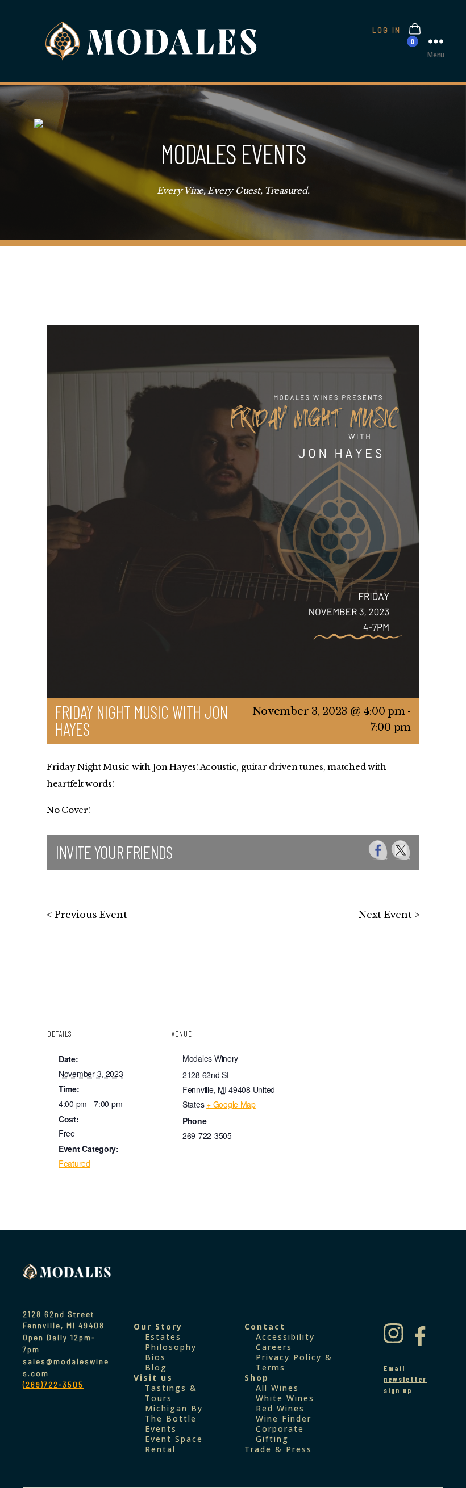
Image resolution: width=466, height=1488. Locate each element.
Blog (156, 1367)
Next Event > (389, 914)
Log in (386, 30)
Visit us (153, 1377)
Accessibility (285, 1336)
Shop (256, 1377)
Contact (264, 1326)
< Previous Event (87, 914)
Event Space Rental (174, 1444)
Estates (163, 1336)
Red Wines (280, 1408)
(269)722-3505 (53, 1384)
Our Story (158, 1326)
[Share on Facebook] (378, 850)
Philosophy (171, 1347)
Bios (155, 1357)
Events (161, 1428)
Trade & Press (278, 1449)
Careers (274, 1347)
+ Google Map (231, 1104)
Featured (74, 1163)
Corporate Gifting (280, 1433)
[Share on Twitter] (401, 850)
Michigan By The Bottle (174, 1413)
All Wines (277, 1387)
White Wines (285, 1398)
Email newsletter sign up (405, 1379)
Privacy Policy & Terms (294, 1362)
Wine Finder (283, 1418)
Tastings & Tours (171, 1392)
